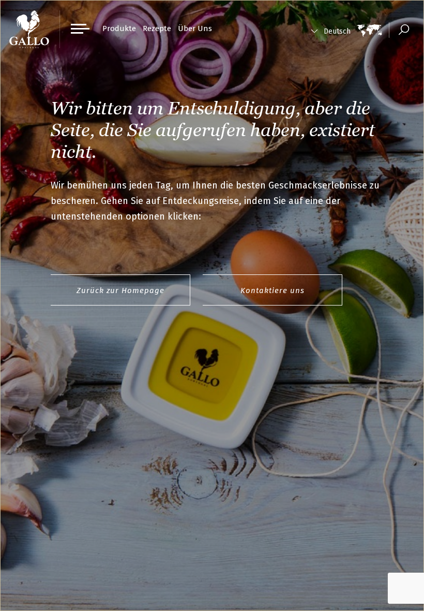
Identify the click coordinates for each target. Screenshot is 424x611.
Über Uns (195, 28)
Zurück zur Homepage (120, 290)
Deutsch (337, 31)
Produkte (119, 28)
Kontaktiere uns (272, 290)
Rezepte (157, 28)
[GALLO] (29, 29)
